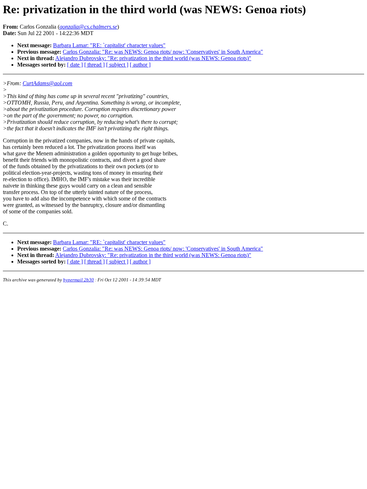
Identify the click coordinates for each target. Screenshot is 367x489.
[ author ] (140, 65)
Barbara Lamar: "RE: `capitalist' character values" (109, 45)
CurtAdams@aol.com (47, 83)
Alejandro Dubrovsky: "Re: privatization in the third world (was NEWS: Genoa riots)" (153, 58)
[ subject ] (117, 65)
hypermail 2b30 (78, 279)
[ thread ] (94, 65)
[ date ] (75, 65)
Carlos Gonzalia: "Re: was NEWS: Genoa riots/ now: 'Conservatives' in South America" (163, 52)
